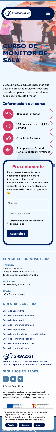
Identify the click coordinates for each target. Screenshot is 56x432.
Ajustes (39, 425)
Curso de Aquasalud (13, 320)
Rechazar (25, 425)
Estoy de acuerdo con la (26, 222)
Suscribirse (17, 233)
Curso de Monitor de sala (16, 348)
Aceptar (11, 425)
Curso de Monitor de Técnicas (18, 338)
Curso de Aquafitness (14, 329)
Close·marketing (28, 430)
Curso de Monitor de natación (18, 315)
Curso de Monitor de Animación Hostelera (25, 334)
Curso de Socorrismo (13, 310)
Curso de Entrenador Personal (18, 343)
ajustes (41, 419)
